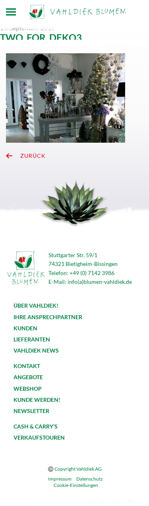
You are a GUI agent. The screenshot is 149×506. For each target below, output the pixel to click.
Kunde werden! (37, 399)
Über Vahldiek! (36, 305)
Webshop (28, 388)
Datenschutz (89, 479)
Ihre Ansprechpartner (48, 317)
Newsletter (31, 410)
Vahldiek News (36, 350)
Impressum (60, 479)
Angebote (28, 377)
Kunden (25, 328)
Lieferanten (32, 339)
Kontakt (27, 366)
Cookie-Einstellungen (76, 485)
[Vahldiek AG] (77, 12)
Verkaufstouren (39, 437)
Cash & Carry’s (36, 426)
